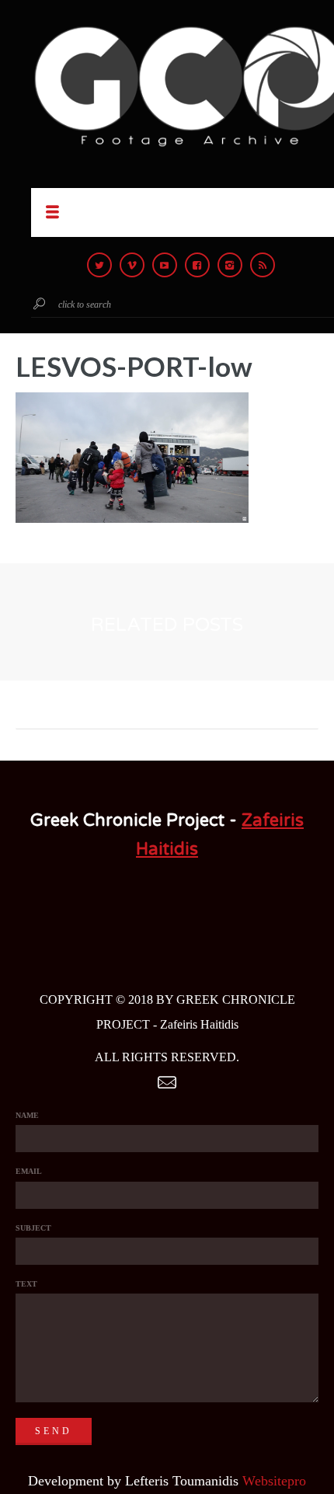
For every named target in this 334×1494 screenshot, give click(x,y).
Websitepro (274, 1481)
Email (29, 1171)
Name (27, 1115)
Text (26, 1284)
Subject (33, 1228)
